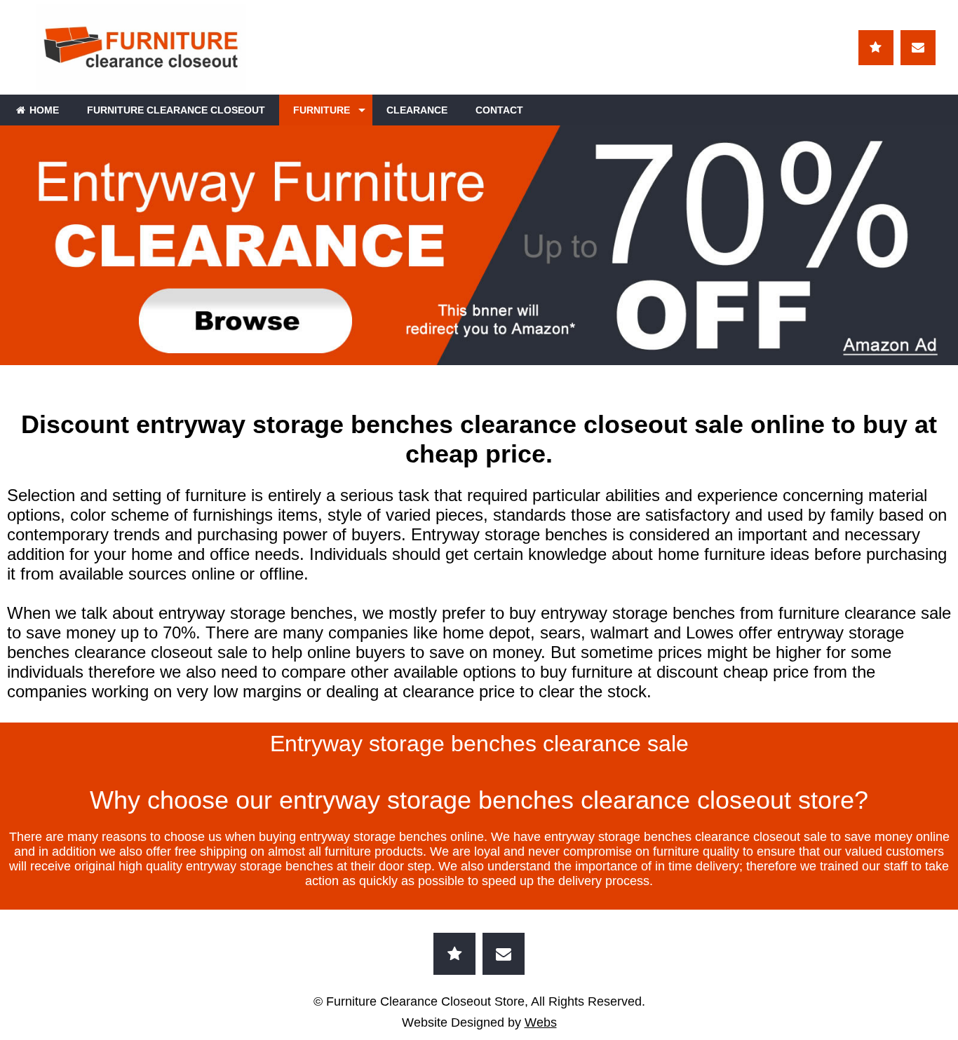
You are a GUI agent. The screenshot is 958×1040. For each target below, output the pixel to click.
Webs (541, 1022)
